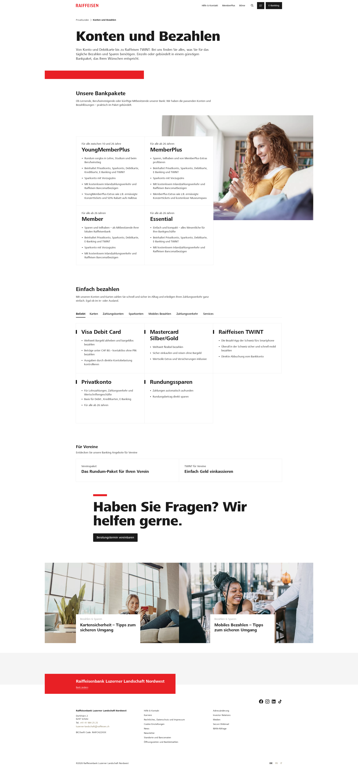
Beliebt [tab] (80, 313)
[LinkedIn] (274, 701)
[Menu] (260, 5)
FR (276, 763)
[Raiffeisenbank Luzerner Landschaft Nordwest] (87, 5)
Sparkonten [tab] (136, 313)
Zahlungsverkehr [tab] (187, 313)
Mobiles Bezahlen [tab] (160, 313)
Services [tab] (208, 313)
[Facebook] (261, 701)
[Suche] (252, 5)
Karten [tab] (94, 313)
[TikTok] (280, 701)
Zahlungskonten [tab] (113, 313)
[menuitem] (210, 5)
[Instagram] (267, 701)
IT (281, 763)
